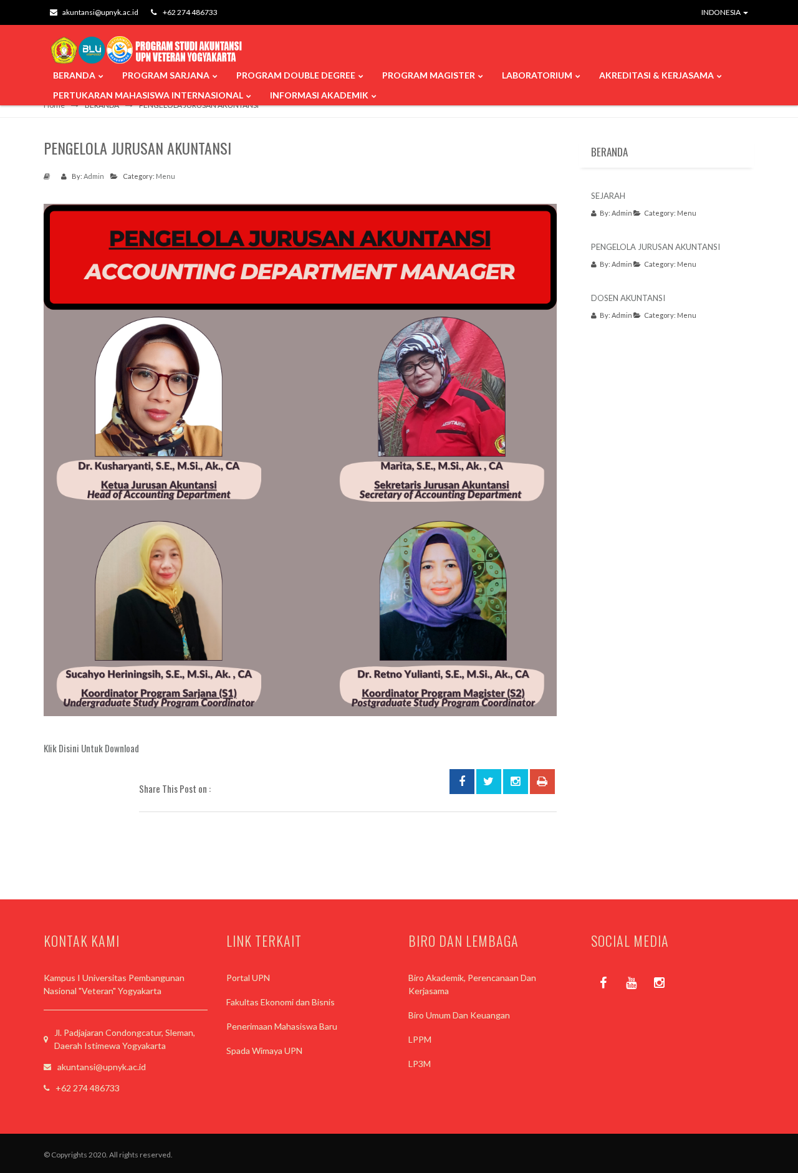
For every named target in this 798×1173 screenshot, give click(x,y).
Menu (165, 176)
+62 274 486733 (189, 12)
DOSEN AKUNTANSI (628, 298)
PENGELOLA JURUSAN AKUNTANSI (655, 247)
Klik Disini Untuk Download (91, 748)
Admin (94, 176)
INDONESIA (721, 12)
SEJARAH (608, 196)
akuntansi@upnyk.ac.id (100, 12)
